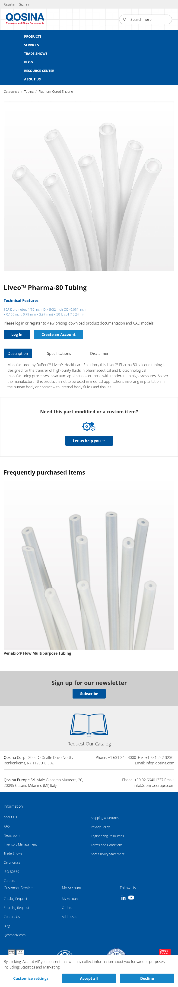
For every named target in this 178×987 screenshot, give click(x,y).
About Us (10, 817)
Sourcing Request (16, 907)
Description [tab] (18, 353)
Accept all (89, 978)
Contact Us (12, 916)
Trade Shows (13, 853)
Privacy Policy (100, 827)
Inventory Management (20, 844)
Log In (16, 334)
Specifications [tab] (59, 353)
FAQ (7, 826)
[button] (24, 4)
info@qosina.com (160, 763)
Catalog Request (15, 898)
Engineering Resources (107, 836)
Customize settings (30, 978)
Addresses (69, 916)
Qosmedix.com (14, 935)
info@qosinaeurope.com (154, 785)
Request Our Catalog (89, 744)
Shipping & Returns (105, 817)
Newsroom (11, 835)
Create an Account (58, 334)
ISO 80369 (11, 871)
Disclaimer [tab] (99, 353)
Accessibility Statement (107, 854)
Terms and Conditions (107, 845)
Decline (147, 978)
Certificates (12, 862)
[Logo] (25, 19)
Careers (9, 880)
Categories (11, 91)
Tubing (29, 91)
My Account (70, 898)
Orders (67, 907)
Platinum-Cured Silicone (55, 91)
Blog (7, 926)
